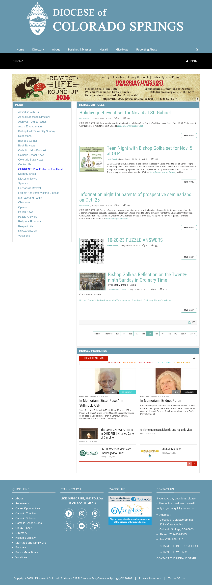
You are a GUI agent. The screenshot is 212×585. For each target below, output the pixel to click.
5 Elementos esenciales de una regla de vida (166, 429)
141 (162, 333)
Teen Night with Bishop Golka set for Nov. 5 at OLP (92, 159)
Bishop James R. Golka (117, 289)
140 (156, 333)
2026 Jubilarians (171, 449)
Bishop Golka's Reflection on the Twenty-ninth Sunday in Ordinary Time (92, 281)
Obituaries (189, 392)
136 (130, 333)
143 (175, 333)
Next (183, 333)
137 (136, 333)
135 (123, 333)
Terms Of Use (176, 578)
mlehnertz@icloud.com (117, 218)
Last (191, 333)
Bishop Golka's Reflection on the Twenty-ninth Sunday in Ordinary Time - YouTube (125, 300)
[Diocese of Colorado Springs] (106, 18)
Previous (108, 333)
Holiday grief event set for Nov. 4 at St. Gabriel (125, 113)
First (98, 333)
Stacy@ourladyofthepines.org (162, 172)
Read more (189, 135)
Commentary (127, 392)
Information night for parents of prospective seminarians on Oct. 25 (135, 197)
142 (169, 333)
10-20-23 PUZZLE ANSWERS (92, 251)
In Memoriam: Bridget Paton (160, 400)
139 (149, 333)
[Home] (187, 61)
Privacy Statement (150, 578)
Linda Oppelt (84, 118)
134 (117, 333)
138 (143, 333)
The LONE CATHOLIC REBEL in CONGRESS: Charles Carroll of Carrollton (118, 433)
